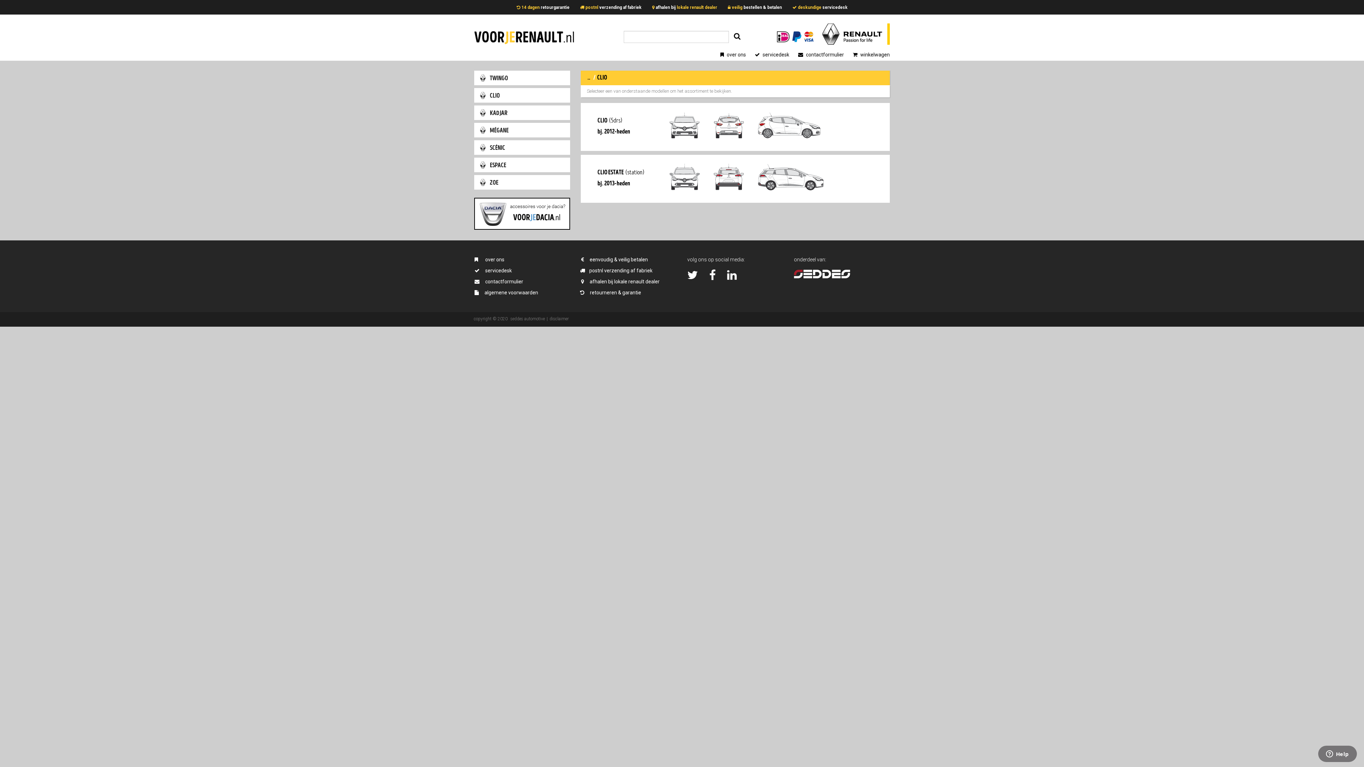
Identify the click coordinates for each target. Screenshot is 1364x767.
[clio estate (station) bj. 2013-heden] (735, 198)
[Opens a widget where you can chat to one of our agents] (1337, 754)
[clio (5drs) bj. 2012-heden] (735, 146)
